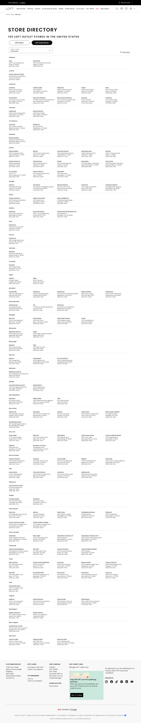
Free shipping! (13, 2)
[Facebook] (112, 681)
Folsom (83, 87)
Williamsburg (85, 599)
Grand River (36, 61)
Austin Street (13, 435)
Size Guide (10, 674)
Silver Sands (109, 161)
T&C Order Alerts (99, 715)
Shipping (9, 671)
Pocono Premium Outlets (16, 522)
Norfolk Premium (38, 599)
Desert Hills (60, 87)
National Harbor (86, 291)
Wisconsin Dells (62, 639)
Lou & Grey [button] (80, 9)
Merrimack (12, 398)
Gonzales (12, 265)
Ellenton (35, 151)
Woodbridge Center (15, 422)
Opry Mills (36, 549)
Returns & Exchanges (14, 669)
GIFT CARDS (32, 664)
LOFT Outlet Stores (42, 43)
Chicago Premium (14, 198)
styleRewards (33, 676)
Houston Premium (111, 562)
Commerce (36, 185)
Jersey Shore (85, 412)
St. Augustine (13, 171)
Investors (87, 715)
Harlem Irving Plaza (39, 198)
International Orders (13, 676)
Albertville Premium (15, 331)
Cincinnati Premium (39, 472)
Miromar (108, 151)
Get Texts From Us (56, 676)
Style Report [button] (104, 9)
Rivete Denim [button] (70, 9)
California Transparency (47, 715)
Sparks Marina (37, 385)
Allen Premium (13, 562)
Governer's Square (62, 151)
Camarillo (12, 87)
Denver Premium (38, 111)
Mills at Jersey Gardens (112, 412)
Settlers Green (37, 398)
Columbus (60, 472)
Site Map (80, 715)
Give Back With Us (56, 674)
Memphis (12, 345)
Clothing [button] (30, 9)
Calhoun (11, 185)
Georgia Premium (62, 185)
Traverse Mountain (14, 586)
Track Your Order (12, 667)
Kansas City (12, 238)
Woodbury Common (39, 445)
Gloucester (36, 412)
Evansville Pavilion (38, 211)
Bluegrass (12, 251)
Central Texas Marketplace (41, 562)
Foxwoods (12, 124)
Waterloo (12, 445)
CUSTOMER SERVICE (13, 664)
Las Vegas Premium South (17, 385)
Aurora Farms (13, 472)
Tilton (59, 398)
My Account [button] (125, 3)
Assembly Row (13, 305)
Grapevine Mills (86, 562)
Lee (34, 305)
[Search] (117, 9)
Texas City (108, 572)
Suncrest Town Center (15, 626)
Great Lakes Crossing (63, 318)
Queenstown (109, 291)
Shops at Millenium (63, 198)
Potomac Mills (61, 599)
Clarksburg (36, 291)
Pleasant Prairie (38, 639)
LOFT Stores (19, 43)
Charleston (12, 535)
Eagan (35, 331)
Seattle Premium (38, 612)
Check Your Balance (35, 669)
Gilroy (107, 87)
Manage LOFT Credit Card (78, 667)
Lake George (61, 435)
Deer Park (36, 435)
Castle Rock (12, 111)
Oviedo (59, 161)
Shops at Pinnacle (62, 549)
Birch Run (12, 318)
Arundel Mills (13, 291)
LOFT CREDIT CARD (76, 664)
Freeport (11, 278)
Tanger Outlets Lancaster (40, 522)
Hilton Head (36, 535)
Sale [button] (97, 9)
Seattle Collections (14, 612)
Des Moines (12, 225)
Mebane (83, 459)
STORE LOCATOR (55, 683)
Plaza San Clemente (39, 98)
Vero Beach (60, 171)
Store (12, 14)
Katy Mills (12, 572)
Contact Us (10, 678)
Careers (52, 667)
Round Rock (61, 572)
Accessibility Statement (66, 715)
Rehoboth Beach (14, 138)
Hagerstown (61, 291)
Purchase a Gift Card (35, 667)
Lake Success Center (87, 435)
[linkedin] (128, 681)
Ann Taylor (53, 671)
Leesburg (11, 599)
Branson (11, 358)
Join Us (30, 679)
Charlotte (36, 459)
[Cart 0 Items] (132, 9)
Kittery (35, 278)
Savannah (84, 185)
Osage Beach (37, 358)
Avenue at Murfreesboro (16, 549)
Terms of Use (31, 715)
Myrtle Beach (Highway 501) (89, 535)
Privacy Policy (110, 670)
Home (7, 14)
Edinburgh (12, 211)
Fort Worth (60, 562)
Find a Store (126, 52)
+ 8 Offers (22, 2)
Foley (10, 61)
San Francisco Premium (64, 98)
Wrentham (60, 305)
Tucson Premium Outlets (16, 74)
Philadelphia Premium (88, 512)
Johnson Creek (13, 639)
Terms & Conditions (35, 681)
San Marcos (85, 572)
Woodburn (36, 499)
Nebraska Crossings (15, 372)
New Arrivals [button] (21, 9)
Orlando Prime (37, 161)
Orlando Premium (14, 161)
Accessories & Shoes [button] (49, 9)
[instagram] (107, 681)
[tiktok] (117, 681)
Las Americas (13, 98)
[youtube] (133, 681)
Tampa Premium (38, 171)
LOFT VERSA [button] (90, 9)
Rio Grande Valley (38, 572)
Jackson (59, 412)
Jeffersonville (85, 472)
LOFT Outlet (53, 669)
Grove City (12, 512)
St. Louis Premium (62, 358)
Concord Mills (61, 459)
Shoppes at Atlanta (111, 185)
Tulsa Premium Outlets (16, 485)
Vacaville (84, 98)
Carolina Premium (14, 459)
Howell (83, 318)
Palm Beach (85, 161)
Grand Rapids (37, 318)
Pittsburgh (108, 512)
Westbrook (36, 124)
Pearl (34, 345)
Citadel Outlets (37, 87)
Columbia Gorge (14, 499)
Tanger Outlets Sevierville (89, 549)
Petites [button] (61, 9)
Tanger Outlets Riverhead (113, 435)
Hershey (35, 512)
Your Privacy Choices (115, 715)
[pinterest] (122, 681)
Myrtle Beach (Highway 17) (65, 535)
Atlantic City (12, 412)
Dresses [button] (37, 9)
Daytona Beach (13, 151)
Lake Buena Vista (86, 151)
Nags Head (108, 459)
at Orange (108, 98)
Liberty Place (61, 512)
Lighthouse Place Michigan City (66, 211)
